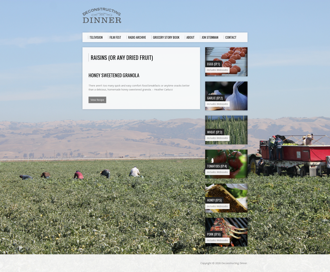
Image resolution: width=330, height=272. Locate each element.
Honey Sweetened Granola (114, 75)
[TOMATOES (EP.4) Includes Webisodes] (226, 176)
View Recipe (97, 99)
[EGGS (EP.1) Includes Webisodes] (226, 74)
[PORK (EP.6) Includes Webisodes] (226, 244)
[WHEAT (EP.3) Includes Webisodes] (226, 142)
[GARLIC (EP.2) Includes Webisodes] (226, 108)
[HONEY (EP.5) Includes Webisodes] (226, 210)
